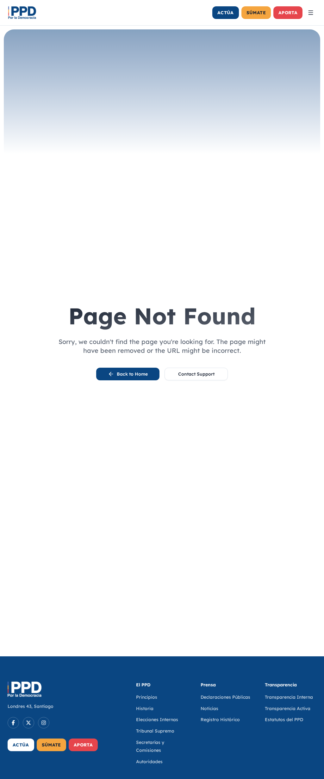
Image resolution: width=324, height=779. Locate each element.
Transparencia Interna (289, 697)
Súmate (256, 12)
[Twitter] (28, 722)
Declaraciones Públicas (225, 697)
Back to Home (132, 374)
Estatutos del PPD (284, 719)
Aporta (287, 12)
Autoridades (149, 761)
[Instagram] (43, 722)
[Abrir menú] (310, 12)
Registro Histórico (220, 719)
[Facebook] (13, 722)
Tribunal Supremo (155, 731)
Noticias (209, 708)
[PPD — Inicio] (22, 13)
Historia (144, 708)
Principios (146, 697)
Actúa (225, 12)
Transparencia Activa (287, 708)
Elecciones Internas (157, 719)
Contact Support (196, 374)
